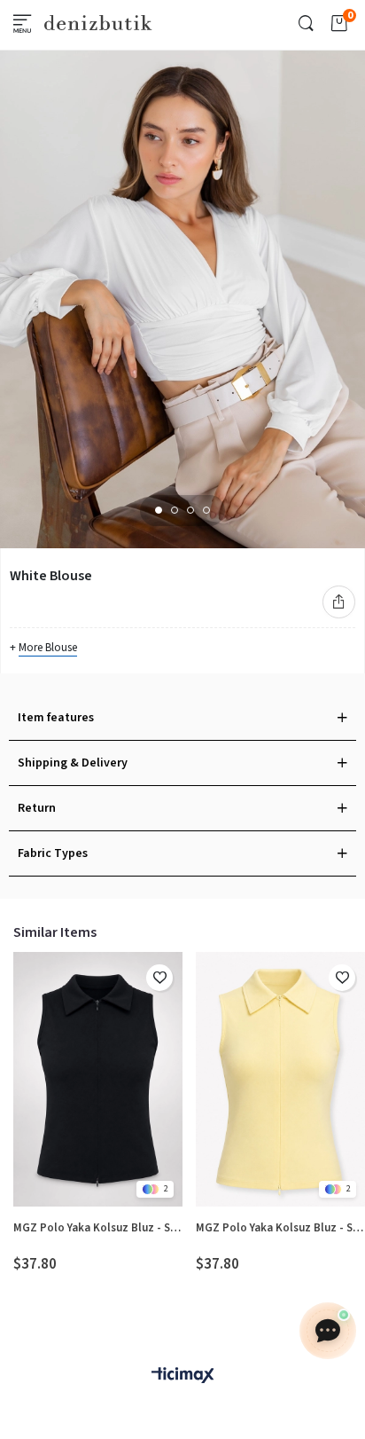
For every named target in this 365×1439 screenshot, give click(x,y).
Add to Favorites (159, 977)
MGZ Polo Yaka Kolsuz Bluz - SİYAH (97, 1228)
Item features (56, 718)
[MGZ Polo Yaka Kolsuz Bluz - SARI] (280, 1079)
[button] (158, 510)
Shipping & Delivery (73, 763)
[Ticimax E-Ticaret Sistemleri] (182, 1376)
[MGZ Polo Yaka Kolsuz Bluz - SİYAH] (97, 1079)
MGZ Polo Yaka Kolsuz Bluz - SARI (280, 1228)
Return (37, 808)
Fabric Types (53, 853)
